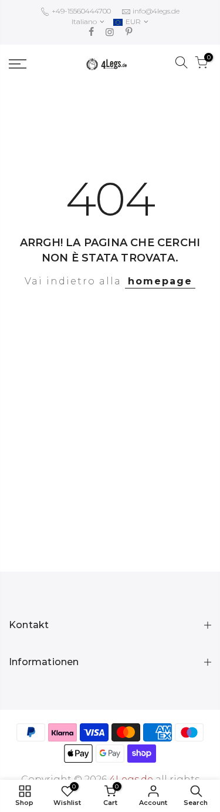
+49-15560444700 (80, 10)
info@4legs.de (156, 10)
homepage (160, 281)
